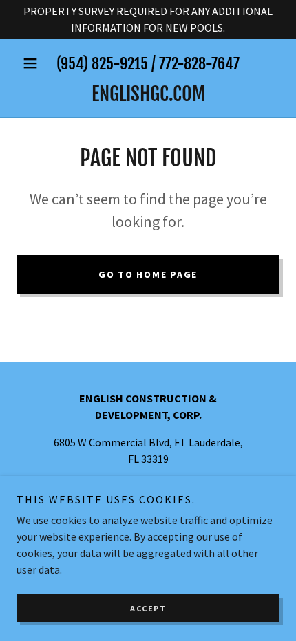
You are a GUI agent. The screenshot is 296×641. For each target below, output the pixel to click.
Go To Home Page (148, 274)
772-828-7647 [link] (199, 63)
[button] (36, 63)
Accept (148, 608)
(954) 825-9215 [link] (102, 63)
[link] (148, 94)
